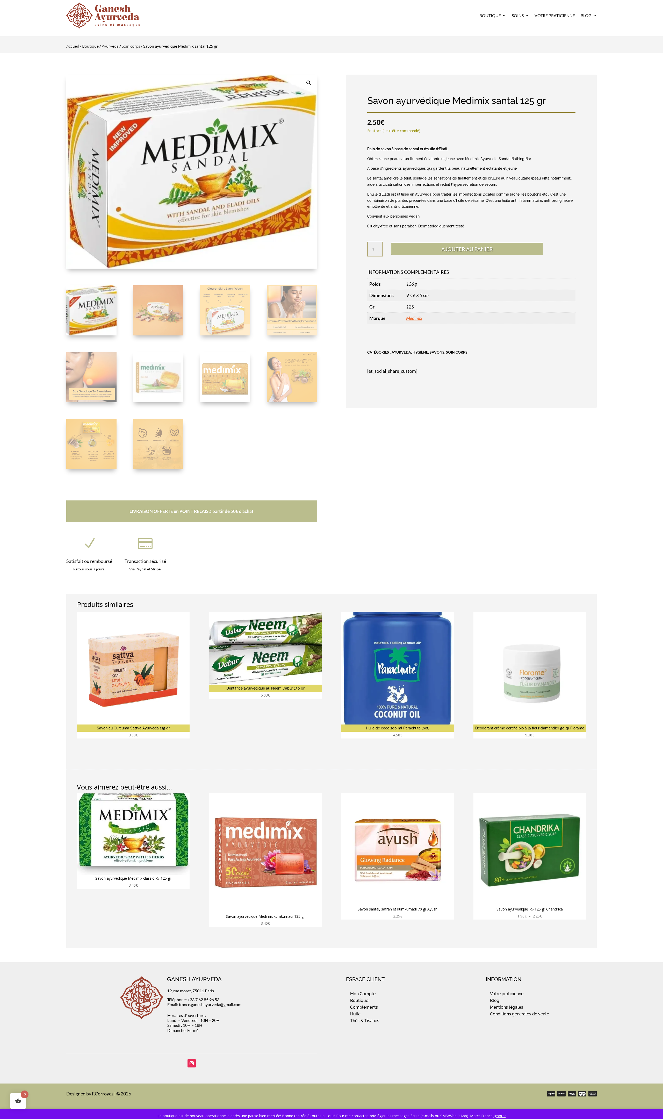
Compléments (364, 1007)
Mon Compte (363, 993)
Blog (586, 15)
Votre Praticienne (555, 15)
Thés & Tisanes (364, 1020)
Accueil (72, 46)
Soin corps (131, 46)
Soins (518, 15)
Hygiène (420, 352)
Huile (355, 1014)
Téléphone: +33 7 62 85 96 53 (193, 999)
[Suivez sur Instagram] (192, 1063)
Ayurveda (110, 46)
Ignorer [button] (500, 1115)
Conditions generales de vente (519, 1014)
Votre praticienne (506, 993)
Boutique (490, 15)
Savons (437, 352)
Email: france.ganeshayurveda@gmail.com (204, 1004)
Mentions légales (506, 1007)
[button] (308, 83)
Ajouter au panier (467, 249)
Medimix (414, 318)
